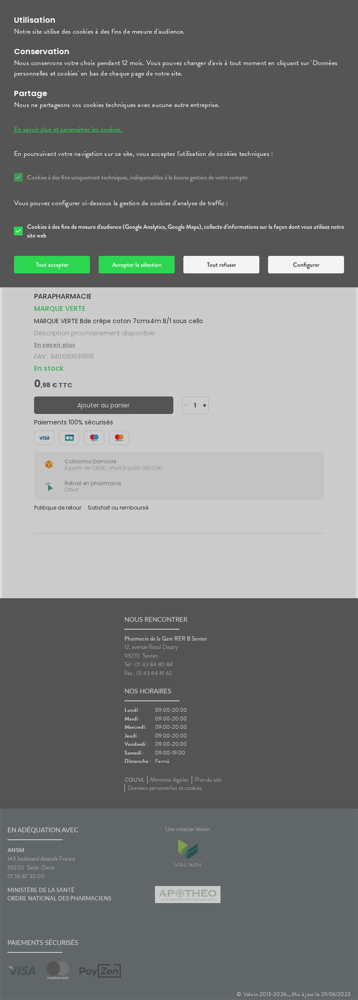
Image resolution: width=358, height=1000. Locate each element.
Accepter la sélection (137, 264)
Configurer (306, 264)
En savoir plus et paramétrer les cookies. (68, 129)
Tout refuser (221, 264)
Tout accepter (52, 264)
